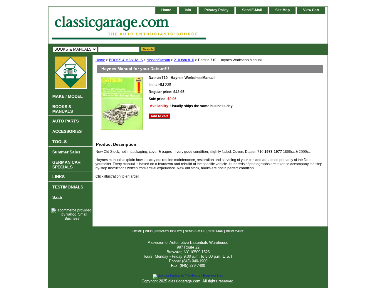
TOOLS (59, 141)
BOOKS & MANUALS (126, 60)
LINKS (58, 176)
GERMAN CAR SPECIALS (66, 164)
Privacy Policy (216, 10)
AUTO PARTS (65, 121)
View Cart (311, 10)
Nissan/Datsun (158, 60)
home (166, 10)
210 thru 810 (184, 60)
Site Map (282, 10)
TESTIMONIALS (67, 187)
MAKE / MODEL (67, 96)
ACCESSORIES (67, 131)
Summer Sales (66, 152)
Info (188, 10)
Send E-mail (252, 10)
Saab (57, 197)
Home (100, 60)
